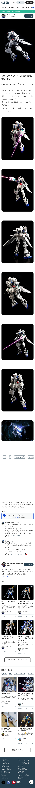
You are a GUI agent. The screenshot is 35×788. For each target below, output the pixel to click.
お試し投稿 (20, 7)
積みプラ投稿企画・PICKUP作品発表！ (11, 11)
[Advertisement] (17, 478)
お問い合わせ (5, 766)
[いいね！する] (31, 782)
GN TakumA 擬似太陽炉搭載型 (15, 564)
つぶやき (11, 7)
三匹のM (24, 738)
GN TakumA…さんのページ (17, 660)
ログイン (20, 2)
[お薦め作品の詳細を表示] (32, 84)
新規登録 (29, 2)
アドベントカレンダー (24, 760)
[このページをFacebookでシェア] (8, 782)
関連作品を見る (17, 750)
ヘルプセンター (6, 763)
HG (7, 16)
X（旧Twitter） (5, 772)
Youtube (4, 775)
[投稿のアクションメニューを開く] (16, 616)
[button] (14, 2)
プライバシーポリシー (24, 775)
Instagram (4, 778)
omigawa (7, 734)
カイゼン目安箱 (6, 769)
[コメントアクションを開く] (32, 523)
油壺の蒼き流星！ (10, 522)
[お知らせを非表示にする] (33, 11)
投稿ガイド (21, 778)
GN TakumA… (11, 15)
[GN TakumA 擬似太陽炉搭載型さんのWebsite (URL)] (3, 581)
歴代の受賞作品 (22, 769)
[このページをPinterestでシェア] (14, 782)
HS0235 (7, 702)
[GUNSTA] (5, 2)
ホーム (3, 7)
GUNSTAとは (5, 760)
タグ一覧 (20, 766)
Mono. (7, 541)
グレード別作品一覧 (23, 763)
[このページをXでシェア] (3, 782)
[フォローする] (29, 16)
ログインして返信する (16, 536)
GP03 (4, 457)
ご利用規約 (21, 772)
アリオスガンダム (19, 457)
